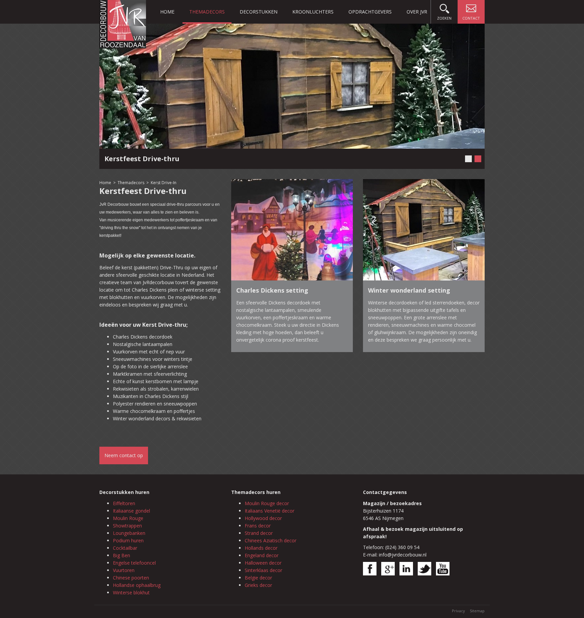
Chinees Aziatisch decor (270, 540)
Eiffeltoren (124, 503)
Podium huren (128, 540)
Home (167, 11)
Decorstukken (258, 11)
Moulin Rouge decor (267, 503)
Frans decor (258, 525)
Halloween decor (263, 563)
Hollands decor (261, 548)
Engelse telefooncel (134, 563)
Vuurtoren (124, 570)
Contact (471, 18)
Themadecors (207, 11)
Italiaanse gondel (131, 511)
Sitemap (477, 610)
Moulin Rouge (128, 518)
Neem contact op (123, 455)
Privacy (458, 610)
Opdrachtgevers (370, 11)
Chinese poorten (131, 577)
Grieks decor (258, 585)
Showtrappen (127, 525)
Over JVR (417, 11)
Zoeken (444, 18)
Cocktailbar (125, 548)
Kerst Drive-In (163, 183)
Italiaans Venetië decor (269, 511)
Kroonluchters (313, 11)
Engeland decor (261, 555)
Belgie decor (258, 577)
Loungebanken (129, 533)
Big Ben (121, 555)
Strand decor (259, 533)
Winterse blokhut (131, 592)
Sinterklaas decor (263, 570)
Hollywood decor (263, 518)
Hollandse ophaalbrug (137, 585)
